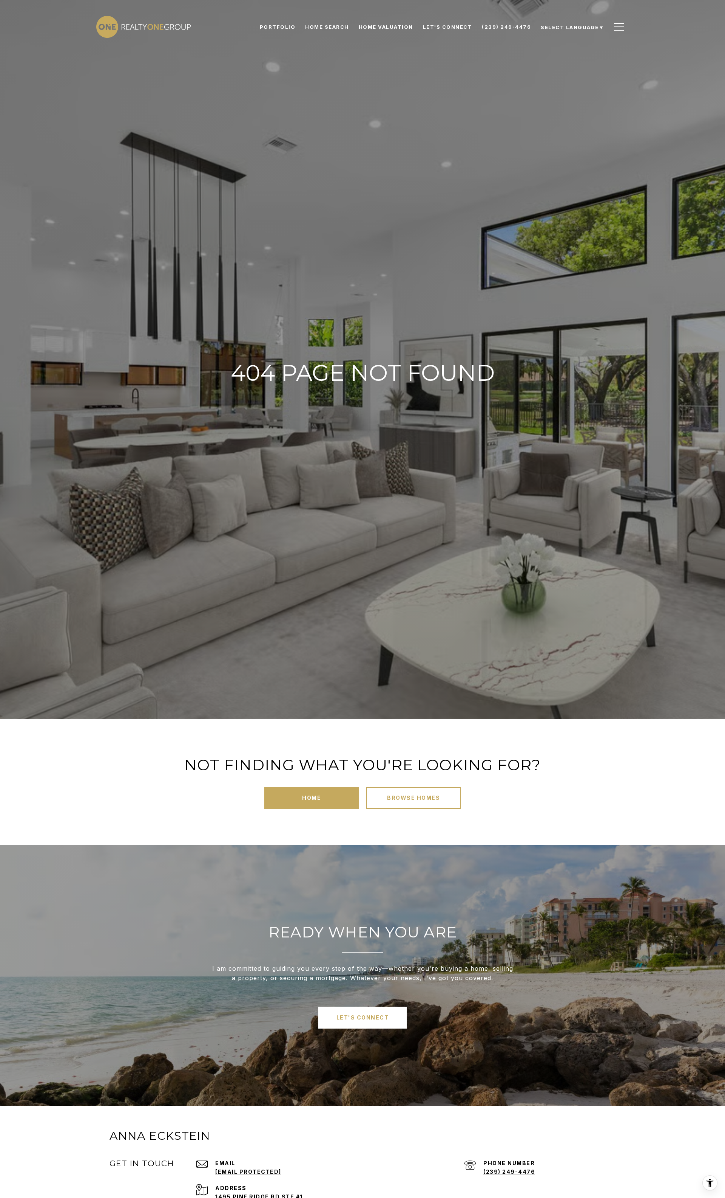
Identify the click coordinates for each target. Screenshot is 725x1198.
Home (311, 798)
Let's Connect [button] (362, 1017)
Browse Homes (413, 798)
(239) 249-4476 (509, 1172)
